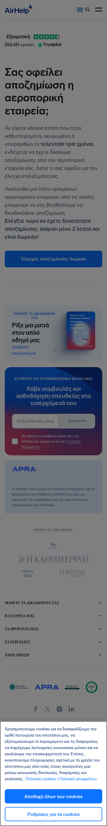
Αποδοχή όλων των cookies (53, 796)
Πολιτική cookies (41, 778)
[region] (53, 773)
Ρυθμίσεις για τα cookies (53, 814)
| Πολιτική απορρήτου (77, 778)
